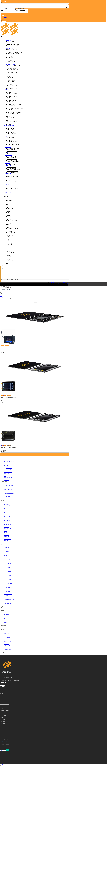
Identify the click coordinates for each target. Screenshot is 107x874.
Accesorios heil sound (7, 528)
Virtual (2, 652)
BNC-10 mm (10, 563)
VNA (4, 618)
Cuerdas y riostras (6, 465)
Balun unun (6, 464)
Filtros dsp (5, 533)
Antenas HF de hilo (7, 516)
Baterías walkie (3, 543)
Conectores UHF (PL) (9, 580)
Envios (1, 708)
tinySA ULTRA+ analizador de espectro (8, 397)
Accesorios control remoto (8, 594)
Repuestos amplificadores (8, 505)
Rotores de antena (7, 478)
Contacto (5, 17)
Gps (2, 606)
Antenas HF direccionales (8, 517)
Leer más (2, 345)
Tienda (4, 286)
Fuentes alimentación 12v (8, 603)
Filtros (5, 474)
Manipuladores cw (7, 637)
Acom (1, 729)
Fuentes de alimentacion (5, 727)
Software (5, 596)
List (1, 296)
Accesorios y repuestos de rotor (9, 461)
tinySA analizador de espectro (6, 347)
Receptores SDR (6, 633)
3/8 (4, 460)
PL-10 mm (10, 583)
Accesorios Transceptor (7, 641)
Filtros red (5, 494)
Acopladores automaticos (10, 485)
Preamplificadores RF (7, 496)
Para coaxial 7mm (9, 591)
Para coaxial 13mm (9, 588)
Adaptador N (10, 567)
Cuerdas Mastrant (9, 468)
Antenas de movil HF (7, 512)
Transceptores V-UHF (7, 646)
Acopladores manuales (9, 486)
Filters (1, 290)
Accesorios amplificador (7, 501)
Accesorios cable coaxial (10, 548)
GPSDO (5, 615)
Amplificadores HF (7, 504)
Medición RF (8, 286)
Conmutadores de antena (8, 492)
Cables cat (5, 490)
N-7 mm (9, 571)
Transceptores (3, 638)
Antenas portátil (6, 521)
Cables (2, 544)
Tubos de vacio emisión (7, 649)
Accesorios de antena (4, 458)
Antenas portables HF (7, 520)
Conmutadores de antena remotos (9, 493)
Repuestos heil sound (7, 541)
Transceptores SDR (7, 645)
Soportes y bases (6, 480)
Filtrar (35, 302)
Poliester (9, 470)
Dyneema (9, 469)
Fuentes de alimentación (5, 598)
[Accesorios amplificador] (21, 11)
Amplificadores (3, 500)
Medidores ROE (6, 617)
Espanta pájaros (6, 473)
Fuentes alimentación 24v (8, 604)
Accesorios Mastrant (9, 466)
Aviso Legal (2, 700)
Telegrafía (3, 634)
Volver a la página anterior (5, 289)
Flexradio (2, 731)
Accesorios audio (6, 527)
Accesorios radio (4, 481)
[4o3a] (4, 9)
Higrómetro (6, 622)
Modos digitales (3, 625)
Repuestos (5, 497)
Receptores (3, 629)
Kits (2, 607)
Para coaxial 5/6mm (9, 590)
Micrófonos (5, 537)
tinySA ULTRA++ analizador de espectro (8, 447)
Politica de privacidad (4, 695)
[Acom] (4, 10)
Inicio (1, 286)
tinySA (2, 349)
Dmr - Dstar (6, 626)
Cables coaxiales (6, 547)
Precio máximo (20, 302)
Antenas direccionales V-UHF (8, 513)
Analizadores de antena (8, 611)
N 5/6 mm (9, 568)
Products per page (4, 298)
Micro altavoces (6, 535)
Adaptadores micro (7, 529)
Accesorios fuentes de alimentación (9, 599)
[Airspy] (4, 11)
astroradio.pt (2, 685)
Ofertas (1, 733)
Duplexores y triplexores (8, 472)
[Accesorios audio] (21, 12)
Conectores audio (6, 555)
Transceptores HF (6, 644)
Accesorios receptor (7, 630)
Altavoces (5, 531)
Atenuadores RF (6, 614)
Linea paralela (6, 552)
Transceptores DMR (7, 642)
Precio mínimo (3, 302)
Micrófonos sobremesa (7, 539)
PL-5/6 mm (10, 584)
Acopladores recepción (9, 488)
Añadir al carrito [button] (3, 395)
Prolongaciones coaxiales (8, 477)
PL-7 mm (9, 586)
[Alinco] (4, 12)
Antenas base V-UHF (7, 509)
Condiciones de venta (4, 702)
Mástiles (5, 476)
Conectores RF (6, 556)
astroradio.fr (2, 686)
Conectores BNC (8, 559)
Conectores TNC (8, 579)
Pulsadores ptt (6, 540)
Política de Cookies (4, 697)
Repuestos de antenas (7, 524)
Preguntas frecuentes (4, 704)
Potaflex (7, 551)
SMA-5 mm (10, 576)
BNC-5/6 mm (10, 564)
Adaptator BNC (10, 560)
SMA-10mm (10, 575)
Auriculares (5, 532)
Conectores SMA (8, 572)
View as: (2, 293)
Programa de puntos (4, 710)
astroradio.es (2, 683)
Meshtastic (3, 619)
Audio (2, 525)
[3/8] (21, 9)
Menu (1, 36)
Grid (1, 294)
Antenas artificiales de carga (8, 489)
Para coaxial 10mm (9, 587)
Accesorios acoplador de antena (11, 484)
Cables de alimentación (7, 600)
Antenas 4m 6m (6, 508)
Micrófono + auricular (7, 536)
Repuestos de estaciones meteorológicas (10, 623)
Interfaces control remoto (8, 595)
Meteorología (3, 621)
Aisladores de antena (7, 462)
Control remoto (4, 592)
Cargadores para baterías (8, 602)
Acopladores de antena (7, 482)
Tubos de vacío (3, 648)
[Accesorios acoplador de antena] (21, 10)
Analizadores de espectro (8, 613)
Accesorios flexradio (7, 640)
